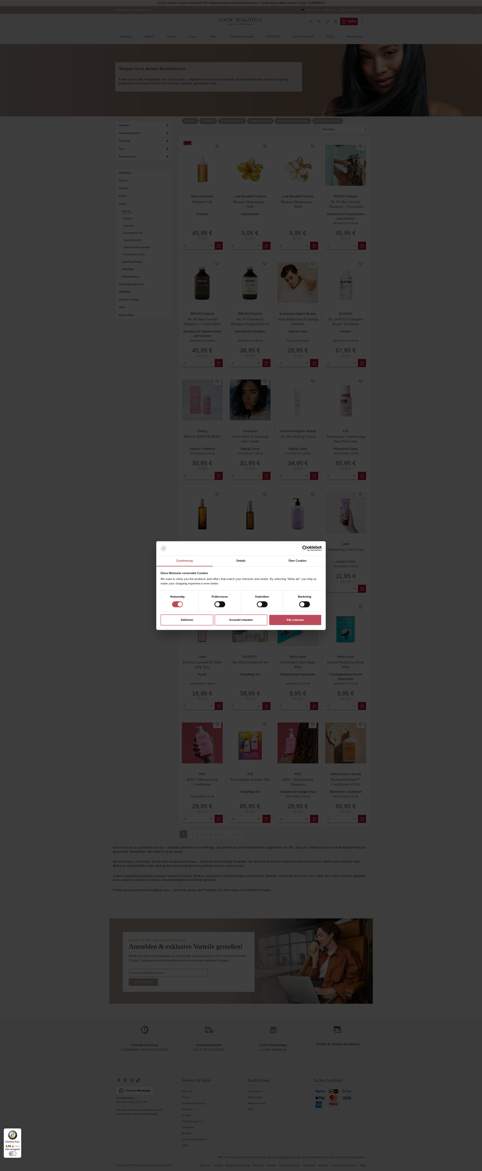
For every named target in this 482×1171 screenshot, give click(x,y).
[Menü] (19, 1130)
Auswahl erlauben (241, 620)
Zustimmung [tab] (184, 560)
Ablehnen (187, 620)
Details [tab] (241, 560)
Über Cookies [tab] (297, 560)
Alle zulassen (295, 620)
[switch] (219, 604)
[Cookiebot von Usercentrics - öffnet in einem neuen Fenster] (305, 548)
